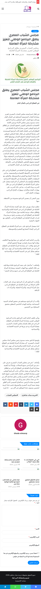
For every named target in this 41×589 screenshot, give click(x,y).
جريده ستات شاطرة (29, 395)
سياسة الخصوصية (20, 581)
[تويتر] (31, 404)
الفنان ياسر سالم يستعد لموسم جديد (12, 460)
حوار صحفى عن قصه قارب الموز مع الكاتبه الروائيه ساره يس (11, 481)
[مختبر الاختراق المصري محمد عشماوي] (30, 473)
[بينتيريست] (16, 404)
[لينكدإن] (26, 404)
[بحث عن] (38, 9)
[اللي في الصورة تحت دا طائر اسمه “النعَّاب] (30, 453)
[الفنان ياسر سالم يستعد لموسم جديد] (11, 453)
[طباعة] (31, 409)
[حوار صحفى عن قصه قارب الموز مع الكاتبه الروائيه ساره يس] (11, 473)
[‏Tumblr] (21, 404)
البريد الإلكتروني (34, 537)
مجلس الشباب (11, 395)
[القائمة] (3, 9)
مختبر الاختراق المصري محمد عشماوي (32, 480)
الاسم (37, 529)
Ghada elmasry (31, 54)
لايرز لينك (15, 578)
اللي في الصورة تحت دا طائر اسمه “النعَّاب (31, 460)
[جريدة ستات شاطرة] (27, 8)
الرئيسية (34, 26)
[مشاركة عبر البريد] (37, 409)
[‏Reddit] (10, 404)
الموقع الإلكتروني (34, 545)
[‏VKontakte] (5, 404)
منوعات (28, 26)
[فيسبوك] (37, 404)
